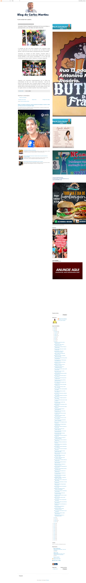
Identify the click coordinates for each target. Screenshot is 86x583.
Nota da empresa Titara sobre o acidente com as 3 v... (59, 345)
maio (55, 341)
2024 (54, 330)
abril (55, 517)
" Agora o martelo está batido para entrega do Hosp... (59, 354)
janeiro (55, 521)
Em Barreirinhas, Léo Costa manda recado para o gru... (59, 411)
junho (55, 339)
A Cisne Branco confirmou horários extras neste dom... (59, 416)
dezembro (56, 331)
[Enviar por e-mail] (25, 91)
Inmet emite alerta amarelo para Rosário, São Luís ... (59, 429)
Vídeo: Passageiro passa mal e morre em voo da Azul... (60, 418)
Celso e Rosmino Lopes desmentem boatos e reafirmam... (60, 420)
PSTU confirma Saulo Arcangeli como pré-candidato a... (60, 382)
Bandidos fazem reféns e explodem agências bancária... (59, 356)
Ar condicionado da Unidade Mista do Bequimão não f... (60, 425)
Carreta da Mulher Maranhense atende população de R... (60, 374)
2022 (54, 524)
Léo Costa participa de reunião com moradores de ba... (59, 473)
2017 (54, 531)
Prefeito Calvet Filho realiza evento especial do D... (59, 498)
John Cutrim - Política (57, 560)
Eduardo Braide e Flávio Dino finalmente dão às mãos (59, 351)
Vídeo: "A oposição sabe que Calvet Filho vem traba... (59, 387)
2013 (54, 537)
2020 (54, 527)
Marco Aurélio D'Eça (57, 548)
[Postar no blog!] (27, 91)
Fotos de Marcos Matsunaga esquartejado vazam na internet (33, 161)
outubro (55, 334)
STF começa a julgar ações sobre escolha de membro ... (59, 458)
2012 (54, 538)
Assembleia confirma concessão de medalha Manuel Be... (59, 438)
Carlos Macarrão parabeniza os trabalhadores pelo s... (59, 515)
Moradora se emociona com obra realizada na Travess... (59, 365)
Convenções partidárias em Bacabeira (30, 150)
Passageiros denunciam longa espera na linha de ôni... (60, 378)
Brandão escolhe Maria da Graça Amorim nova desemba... (59, 489)
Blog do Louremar (57, 557)
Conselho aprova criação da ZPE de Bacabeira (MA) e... (60, 380)
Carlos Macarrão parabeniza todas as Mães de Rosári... (60, 462)
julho (55, 338)
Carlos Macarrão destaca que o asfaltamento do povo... (59, 367)
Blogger (47, 580)
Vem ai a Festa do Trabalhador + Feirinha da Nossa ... (59, 506)
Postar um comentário (22, 97)
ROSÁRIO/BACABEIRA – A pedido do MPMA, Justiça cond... (60, 478)
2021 (54, 526)
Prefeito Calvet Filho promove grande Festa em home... (60, 453)
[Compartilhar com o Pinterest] (30, 91)
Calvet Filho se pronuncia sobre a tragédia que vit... (59, 343)
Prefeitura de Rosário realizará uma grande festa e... (59, 471)
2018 (54, 530)
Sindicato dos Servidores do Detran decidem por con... (59, 362)
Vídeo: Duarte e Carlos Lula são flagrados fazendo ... (59, 371)
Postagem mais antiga (46, 99)
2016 (54, 533)
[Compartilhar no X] (28, 91)
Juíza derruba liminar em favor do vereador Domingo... (59, 493)
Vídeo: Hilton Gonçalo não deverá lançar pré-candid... (59, 456)
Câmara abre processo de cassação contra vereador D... (60, 475)
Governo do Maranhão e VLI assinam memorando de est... (60, 431)
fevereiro (55, 520)
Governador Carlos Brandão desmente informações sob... (60, 469)
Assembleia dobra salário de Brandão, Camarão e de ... (60, 385)
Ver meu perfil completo (61, 320)
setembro (55, 335)
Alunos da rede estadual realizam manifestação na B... (59, 433)
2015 (54, 534)
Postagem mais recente (22, 99)
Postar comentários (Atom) (25, 101)
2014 (54, 535)
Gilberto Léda (56, 552)
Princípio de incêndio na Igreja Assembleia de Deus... (59, 509)
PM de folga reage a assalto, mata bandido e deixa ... (59, 402)
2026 (54, 327)
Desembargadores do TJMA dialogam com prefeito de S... (60, 360)
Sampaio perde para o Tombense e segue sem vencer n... (59, 464)
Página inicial (34, 99)
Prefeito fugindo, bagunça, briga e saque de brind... (59, 513)
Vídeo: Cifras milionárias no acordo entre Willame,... (59, 391)
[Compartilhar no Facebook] (29, 91)
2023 (54, 523)
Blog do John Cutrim (57, 558)
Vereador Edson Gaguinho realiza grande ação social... (59, 451)
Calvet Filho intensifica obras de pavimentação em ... (59, 409)
